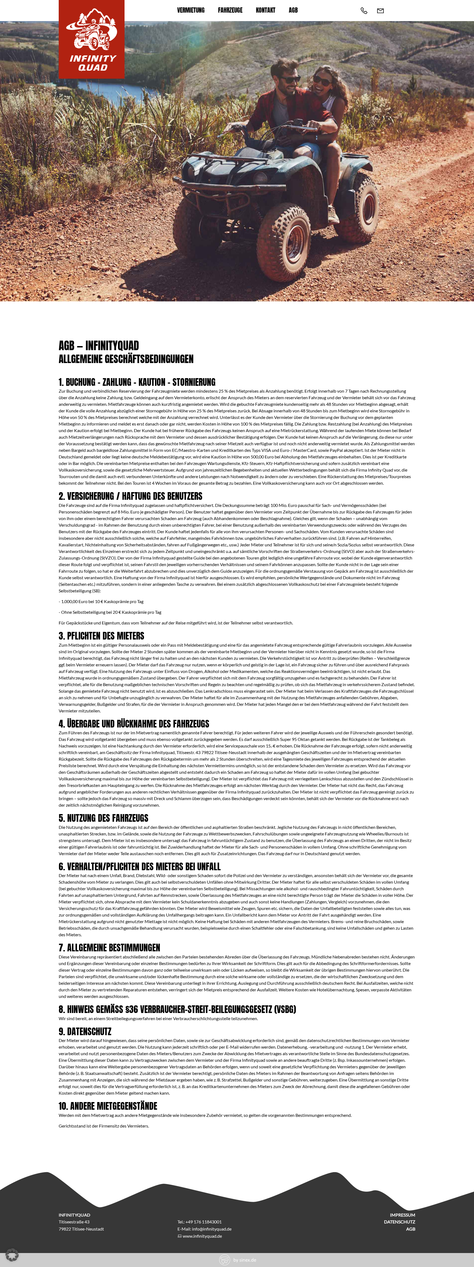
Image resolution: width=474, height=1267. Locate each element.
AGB (293, 10)
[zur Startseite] (91, 70)
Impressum (402, 1214)
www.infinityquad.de (202, 1236)
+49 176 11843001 (203, 1221)
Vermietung (191, 10)
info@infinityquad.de (212, 1228)
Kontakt (265, 10)
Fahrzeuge (230, 10)
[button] (12, 1255)
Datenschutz (399, 1221)
